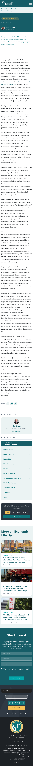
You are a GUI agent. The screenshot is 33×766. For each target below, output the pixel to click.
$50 (13, 512)
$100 (18, 512)
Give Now (16, 517)
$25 (8, 512)
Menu (6, 690)
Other (24, 512)
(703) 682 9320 (17, 741)
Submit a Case (16, 703)
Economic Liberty (6, 11)
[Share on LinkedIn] (15, 403)
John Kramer (10, 28)
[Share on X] (7, 403)
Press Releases (15, 9)
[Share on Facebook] (11, 403)
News (8, 9)
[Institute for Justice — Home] (7, 3)
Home (3, 9)
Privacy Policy (17, 762)
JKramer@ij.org (10, 29)
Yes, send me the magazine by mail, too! (16, 670)
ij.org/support (10, 44)
